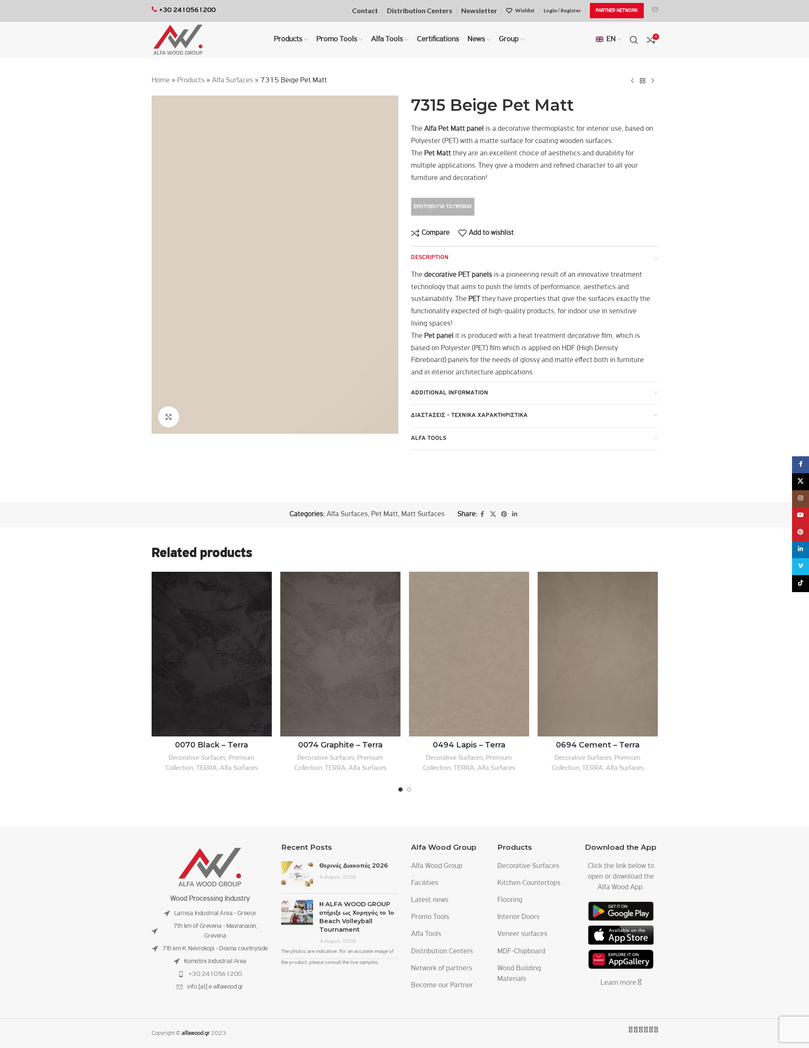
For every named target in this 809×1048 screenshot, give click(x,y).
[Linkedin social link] (515, 515)
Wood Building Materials (519, 974)
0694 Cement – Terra (598, 745)
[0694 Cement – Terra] (598, 654)
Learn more (619, 983)
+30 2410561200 (215, 974)
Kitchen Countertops (529, 883)
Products (191, 80)
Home (161, 80)
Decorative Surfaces (197, 757)
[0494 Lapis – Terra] (469, 654)
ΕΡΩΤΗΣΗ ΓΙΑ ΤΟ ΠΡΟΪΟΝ (442, 206)
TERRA (206, 768)
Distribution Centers (442, 951)
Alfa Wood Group (436, 866)
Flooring (509, 900)
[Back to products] (642, 81)
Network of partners (441, 968)
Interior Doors (518, 917)
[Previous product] (632, 81)
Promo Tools (430, 917)
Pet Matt (384, 514)
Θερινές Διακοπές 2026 (353, 865)
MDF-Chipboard (521, 951)
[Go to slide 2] (409, 789)
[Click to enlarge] (168, 416)
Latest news (429, 900)
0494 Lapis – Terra (469, 745)
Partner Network (617, 10)
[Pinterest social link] (504, 515)
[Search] (634, 39)
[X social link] (493, 515)
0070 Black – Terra (211, 745)
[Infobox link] (655, 10)
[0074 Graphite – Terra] (340, 654)
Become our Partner (442, 985)
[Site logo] (178, 40)
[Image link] (210, 867)
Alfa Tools (426, 934)
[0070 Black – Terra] (212, 654)
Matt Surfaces (423, 514)
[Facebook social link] (482, 515)
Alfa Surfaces (232, 80)
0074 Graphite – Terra (340, 745)
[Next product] (653, 81)
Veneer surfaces (522, 934)
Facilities (424, 883)
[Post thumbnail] (297, 874)
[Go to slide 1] (400, 789)
